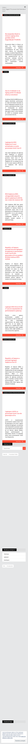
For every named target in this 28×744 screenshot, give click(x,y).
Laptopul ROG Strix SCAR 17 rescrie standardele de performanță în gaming (13, 309)
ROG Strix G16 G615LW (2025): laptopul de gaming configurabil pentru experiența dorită (13, 510)
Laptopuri (6, 71)
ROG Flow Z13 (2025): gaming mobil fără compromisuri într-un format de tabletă (13, 519)
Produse (10, 392)
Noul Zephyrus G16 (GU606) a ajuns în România (18, 584)
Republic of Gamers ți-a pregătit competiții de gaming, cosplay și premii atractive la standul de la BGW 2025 (18, 674)
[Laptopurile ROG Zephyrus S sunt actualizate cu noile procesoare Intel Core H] (14, 130)
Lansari (5, 123)
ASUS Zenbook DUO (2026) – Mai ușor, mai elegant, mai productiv (18, 628)
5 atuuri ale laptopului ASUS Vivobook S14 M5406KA (12, 534)
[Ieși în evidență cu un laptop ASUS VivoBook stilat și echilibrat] (14, 78)
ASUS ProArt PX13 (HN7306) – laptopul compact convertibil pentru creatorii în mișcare (12, 527)
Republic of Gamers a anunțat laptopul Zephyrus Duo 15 (12, 360)
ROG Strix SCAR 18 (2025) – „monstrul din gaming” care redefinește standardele (12, 541)
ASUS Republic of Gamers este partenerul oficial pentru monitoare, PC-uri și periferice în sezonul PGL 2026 (18, 657)
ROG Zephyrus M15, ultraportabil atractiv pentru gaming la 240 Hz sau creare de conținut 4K (14, 197)
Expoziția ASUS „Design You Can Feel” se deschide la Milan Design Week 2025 (18, 712)
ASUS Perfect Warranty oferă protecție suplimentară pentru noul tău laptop (17, 617)
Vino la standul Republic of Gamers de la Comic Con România (17, 701)
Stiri (14, 123)
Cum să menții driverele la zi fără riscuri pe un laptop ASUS (13, 495)
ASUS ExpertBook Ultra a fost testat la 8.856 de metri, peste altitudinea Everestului (18, 605)
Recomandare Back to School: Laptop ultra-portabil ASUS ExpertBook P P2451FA (13, 37)
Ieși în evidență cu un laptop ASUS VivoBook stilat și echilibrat (13, 93)
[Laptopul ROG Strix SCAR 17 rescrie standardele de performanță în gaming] (14, 294)
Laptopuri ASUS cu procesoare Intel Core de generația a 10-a (13, 413)
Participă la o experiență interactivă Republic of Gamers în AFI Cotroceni (17, 688)
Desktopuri (6, 560)
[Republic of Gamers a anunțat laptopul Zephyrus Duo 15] (14, 346)
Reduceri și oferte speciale (18, 392)
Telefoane (6, 554)
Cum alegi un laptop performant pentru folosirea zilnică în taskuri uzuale (13, 481)
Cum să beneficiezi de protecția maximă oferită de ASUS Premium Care (14, 473)
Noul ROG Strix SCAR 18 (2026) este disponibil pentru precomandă (17, 594)
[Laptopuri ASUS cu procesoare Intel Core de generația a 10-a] (14, 399)
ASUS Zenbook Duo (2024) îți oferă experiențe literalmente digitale (14, 459)
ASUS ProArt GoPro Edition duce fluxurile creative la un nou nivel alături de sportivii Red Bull (18, 574)
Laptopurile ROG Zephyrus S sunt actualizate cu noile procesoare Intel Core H (13, 145)
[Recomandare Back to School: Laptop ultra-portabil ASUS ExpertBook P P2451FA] (14, 22)
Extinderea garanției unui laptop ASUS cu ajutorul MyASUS (14, 488)
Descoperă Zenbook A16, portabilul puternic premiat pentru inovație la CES (12, 502)
